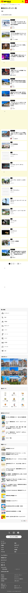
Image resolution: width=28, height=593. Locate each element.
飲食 (5, 395)
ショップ (22, 406)
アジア (5, 338)
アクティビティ (5, 406)
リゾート (6, 334)
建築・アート (14, 395)
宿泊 (23, 395)
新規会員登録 (4, 569)
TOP (2, 4)
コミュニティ (3, 567)
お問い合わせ (16, 580)
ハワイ (5, 329)
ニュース (3, 562)
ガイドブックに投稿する (18, 578)
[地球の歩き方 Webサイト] (6, 1)
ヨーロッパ (6, 313)
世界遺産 (14, 400)
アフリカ (6, 346)
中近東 (5, 342)
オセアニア (6, 325)
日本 (5, 350)
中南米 (5, 321)
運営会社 (2, 574)
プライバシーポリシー (18, 574)
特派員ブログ (4, 557)
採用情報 (2, 580)
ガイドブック (4, 560)
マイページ (18, 569)
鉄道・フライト (14, 406)
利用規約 (2, 576)
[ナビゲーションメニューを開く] (26, 1)
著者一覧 (3, 565)
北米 (5, 317)
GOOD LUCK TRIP (5, 571)
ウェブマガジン (4, 555)
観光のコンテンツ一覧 (7, 4)
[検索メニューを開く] (23, 2)
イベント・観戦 (5, 400)
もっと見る (23, 520)
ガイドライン (16, 576)
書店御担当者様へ (4, 578)
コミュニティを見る (14, 536)
